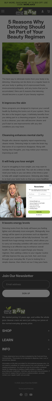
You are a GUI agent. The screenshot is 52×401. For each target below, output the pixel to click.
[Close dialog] (50, 185)
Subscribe (39, 211)
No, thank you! (39, 214)
